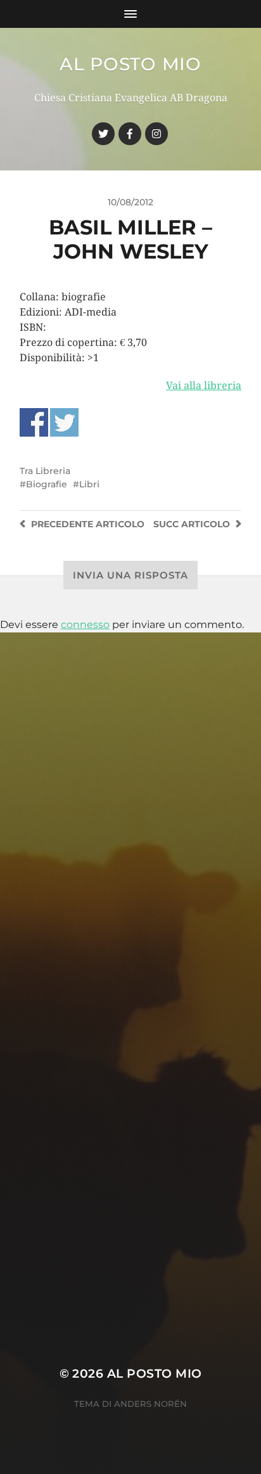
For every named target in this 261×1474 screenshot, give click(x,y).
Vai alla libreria (203, 386)
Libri (89, 484)
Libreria (52, 471)
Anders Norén (150, 1404)
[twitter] (103, 133)
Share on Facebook (34, 422)
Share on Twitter (64, 422)
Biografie (46, 484)
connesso (85, 624)
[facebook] (129, 133)
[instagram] (156, 133)
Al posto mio (130, 64)
